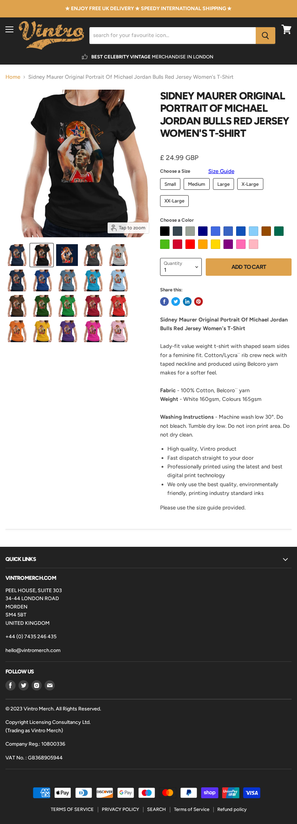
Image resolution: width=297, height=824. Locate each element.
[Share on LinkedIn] (187, 301)
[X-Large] (251, 191)
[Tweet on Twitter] (175, 301)
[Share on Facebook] (164, 301)
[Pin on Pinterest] (198, 301)
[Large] (224, 191)
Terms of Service (191, 809)
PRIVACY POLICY (120, 809)
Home (12, 77)
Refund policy (232, 809)
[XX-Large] (175, 208)
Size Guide (221, 171)
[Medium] (198, 191)
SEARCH (156, 809)
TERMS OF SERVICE (72, 809)
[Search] (265, 35)
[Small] (171, 191)
